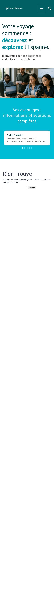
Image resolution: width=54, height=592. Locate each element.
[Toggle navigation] (41, 8)
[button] (22, 148)
